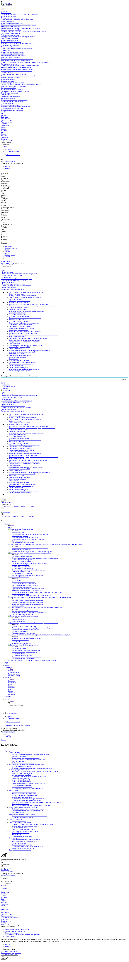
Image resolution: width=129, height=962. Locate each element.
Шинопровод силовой (19, 648)
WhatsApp (8, 168)
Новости (7, 248)
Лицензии (4, 902)
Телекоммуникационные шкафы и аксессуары (27, 638)
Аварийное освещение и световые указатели (26, 800)
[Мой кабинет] (1, 518)
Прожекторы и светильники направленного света (28, 799)
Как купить (12, 670)
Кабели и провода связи (20, 756)
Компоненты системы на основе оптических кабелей (29, 816)
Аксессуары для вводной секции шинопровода (27, 846)
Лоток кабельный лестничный (22, 787)
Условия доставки (6, 914)
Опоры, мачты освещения (20, 804)
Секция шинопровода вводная (22, 845)
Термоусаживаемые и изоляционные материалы (27, 810)
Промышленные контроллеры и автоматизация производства (32, 768)
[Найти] (2, 9)
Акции (3, 383)
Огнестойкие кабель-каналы (21, 785)
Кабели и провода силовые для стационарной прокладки (30, 754)
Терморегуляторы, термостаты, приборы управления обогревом (33, 824)
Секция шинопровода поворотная (23, 848)
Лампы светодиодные (19, 619)
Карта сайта (4, 919)
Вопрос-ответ (5, 924)
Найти (3, 958)
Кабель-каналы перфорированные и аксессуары (27, 788)
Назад (12, 525)
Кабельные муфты (18, 812)
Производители (6, 921)
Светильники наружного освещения (24, 793)
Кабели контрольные (19, 761)
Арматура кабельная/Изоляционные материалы (27, 600)
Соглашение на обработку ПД (10, 917)
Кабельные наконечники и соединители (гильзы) (28, 809)
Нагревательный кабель (20, 828)
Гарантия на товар (7, 916)
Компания (11, 681)
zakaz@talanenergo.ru (8, 161)
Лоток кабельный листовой (21, 780)
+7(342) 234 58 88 (6, 502)
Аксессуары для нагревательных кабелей (25, 826)
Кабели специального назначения (23, 763)
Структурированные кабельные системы (25, 611)
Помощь (3, 923)
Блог (2, 899)
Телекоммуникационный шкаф (22, 836)
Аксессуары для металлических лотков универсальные (30, 776)
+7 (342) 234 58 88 (7, 141)
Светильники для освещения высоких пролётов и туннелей (31, 805)
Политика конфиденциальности (11, 953)
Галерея (3, 900)
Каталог (11, 527)
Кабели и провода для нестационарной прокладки (28, 759)
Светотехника (16, 580)
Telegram (7, 166)
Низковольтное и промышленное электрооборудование (30, 548)
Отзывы (3, 895)
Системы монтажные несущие (22, 773)
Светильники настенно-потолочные (24, 792)
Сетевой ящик (17, 834)
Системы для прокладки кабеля (22, 556)
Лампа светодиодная (19, 821)
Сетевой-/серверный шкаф (20, 833)
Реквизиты (4, 904)
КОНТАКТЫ (5, 870)
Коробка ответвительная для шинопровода (26, 839)
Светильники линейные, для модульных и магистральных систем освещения (37, 802)
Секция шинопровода (19, 843)
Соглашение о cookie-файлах (10, 954)
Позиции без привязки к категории (20, 850)
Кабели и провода (18, 532)
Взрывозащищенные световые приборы (25, 795)
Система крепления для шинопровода (24, 841)
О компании (5, 892)
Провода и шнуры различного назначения (25, 758)
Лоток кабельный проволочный (22, 781)
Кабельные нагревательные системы (24, 626)
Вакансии (13, 248)
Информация (5, 909)
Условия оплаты (6, 912)
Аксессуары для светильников (22, 797)
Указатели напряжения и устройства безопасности (28, 783)
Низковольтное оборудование (21, 766)
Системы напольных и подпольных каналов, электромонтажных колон (35, 771)
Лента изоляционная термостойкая (23, 829)
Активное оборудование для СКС (23, 817)
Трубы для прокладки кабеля (21, 775)
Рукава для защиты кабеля (20, 778)
